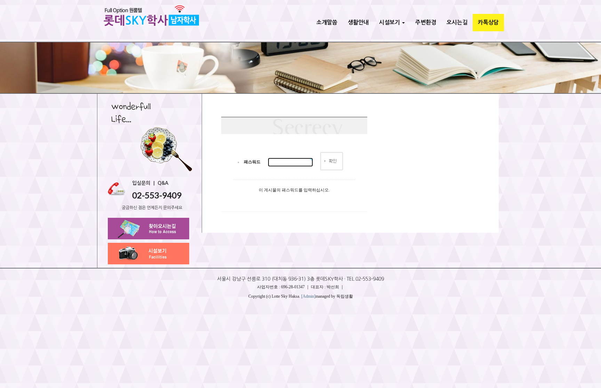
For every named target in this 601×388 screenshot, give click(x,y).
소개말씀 (326, 22)
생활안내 (358, 22)
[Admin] (308, 296)
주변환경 (425, 22)
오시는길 (457, 22)
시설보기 (390, 22)
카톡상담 (488, 22)
